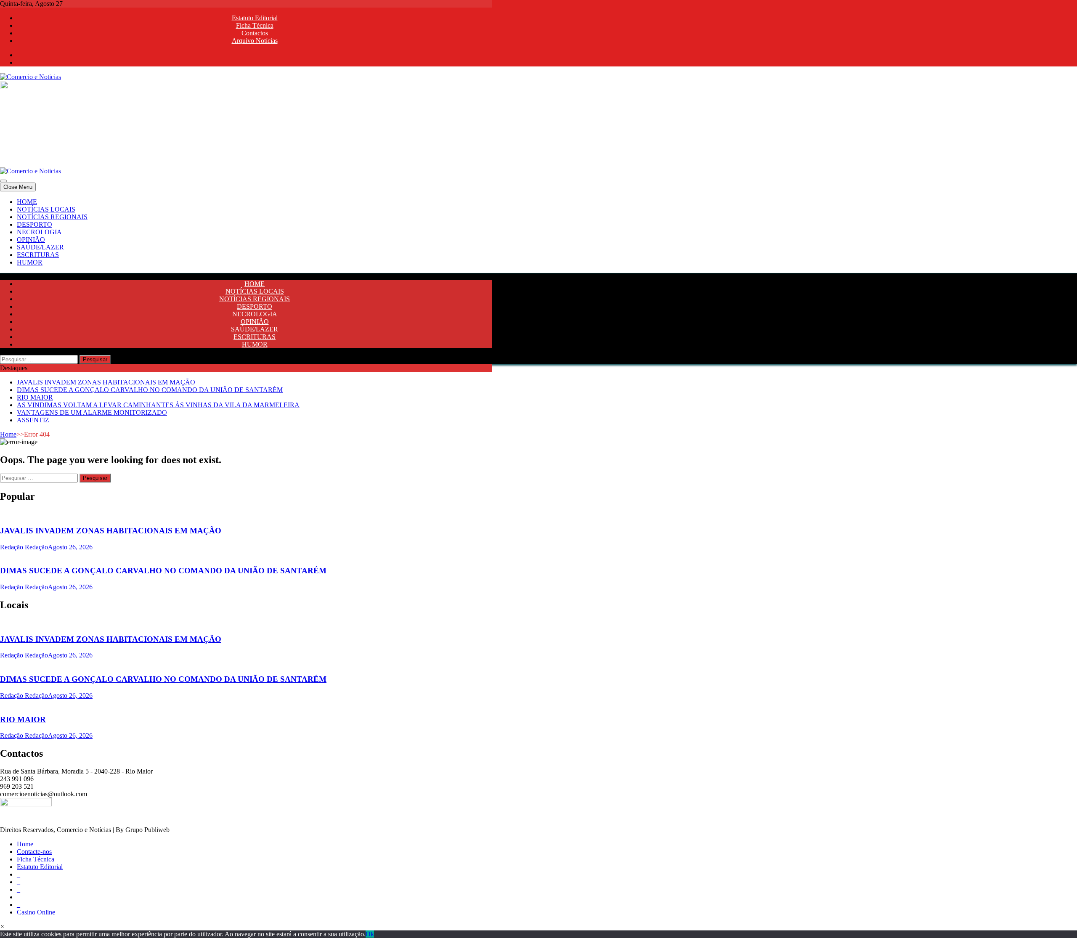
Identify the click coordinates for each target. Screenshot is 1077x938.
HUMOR (29, 262)
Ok (370, 934)
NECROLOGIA (39, 232)
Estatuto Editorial (255, 17)
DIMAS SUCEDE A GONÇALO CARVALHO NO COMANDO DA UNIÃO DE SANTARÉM (150, 389)
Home (8, 434)
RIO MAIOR (35, 397)
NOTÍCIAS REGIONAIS (52, 216)
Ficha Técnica (254, 25)
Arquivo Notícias (255, 40)
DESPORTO (34, 224)
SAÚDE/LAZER (40, 247)
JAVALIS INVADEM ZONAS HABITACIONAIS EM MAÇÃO (106, 382)
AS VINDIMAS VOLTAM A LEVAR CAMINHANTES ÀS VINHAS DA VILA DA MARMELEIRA (158, 404)
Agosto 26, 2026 (70, 547)
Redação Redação (24, 547)
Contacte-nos (34, 851)
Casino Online (36, 912)
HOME (27, 201)
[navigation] (538, 232)
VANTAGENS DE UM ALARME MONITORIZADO (92, 412)
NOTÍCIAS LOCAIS (46, 209)
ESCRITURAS (38, 254)
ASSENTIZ (33, 420)
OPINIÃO (31, 239)
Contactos (254, 33)
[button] (2, 926)
